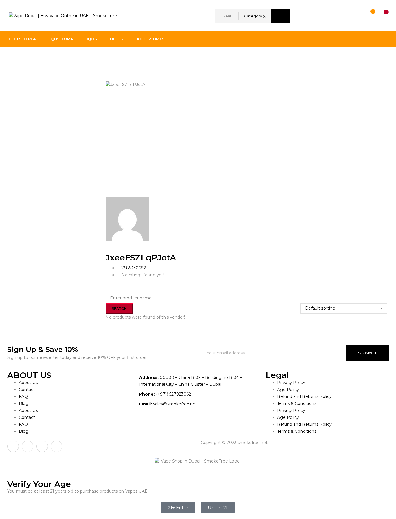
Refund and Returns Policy (304, 396)
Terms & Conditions (296, 403)
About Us (28, 382)
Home (15, 59)
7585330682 (133, 268)
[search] (280, 16)
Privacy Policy (291, 382)
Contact (27, 389)
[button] (380, 16)
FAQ (23, 396)
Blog (23, 403)
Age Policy (288, 389)
